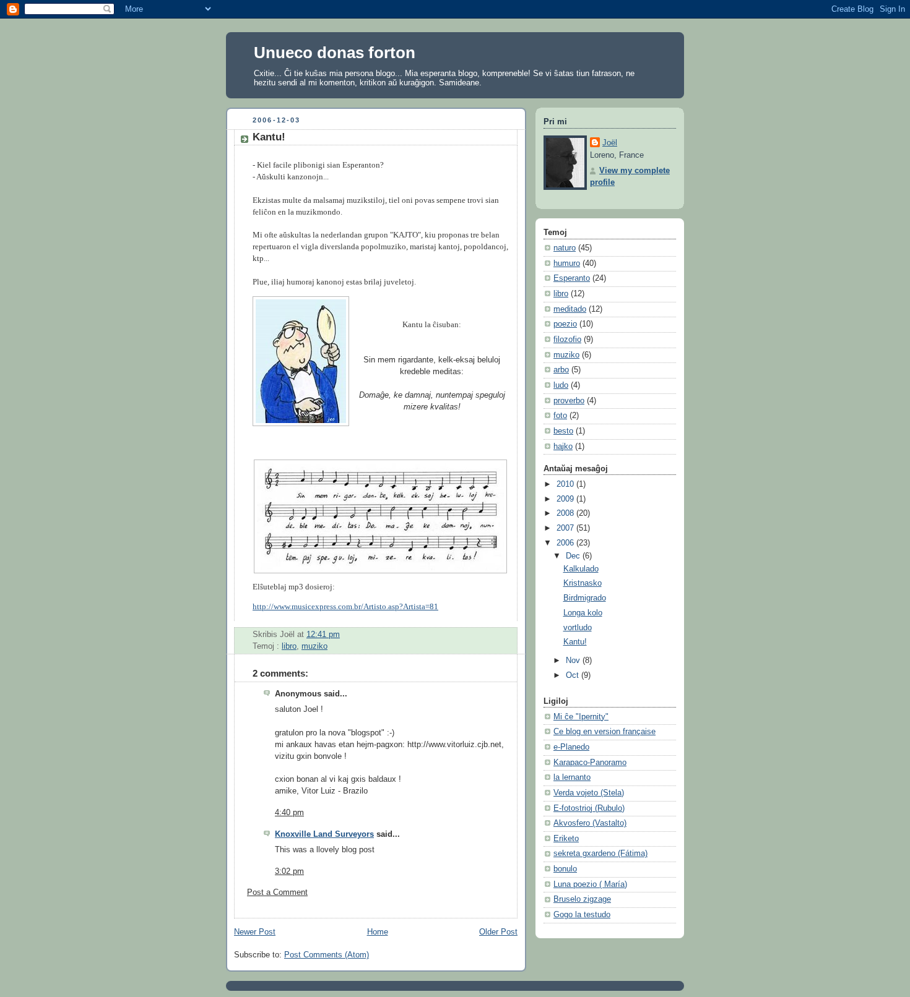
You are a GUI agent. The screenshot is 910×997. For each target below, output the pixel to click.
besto (563, 431)
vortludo (577, 627)
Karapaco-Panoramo (589, 762)
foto (560, 415)
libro (289, 646)
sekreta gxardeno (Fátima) (600, 853)
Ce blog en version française (604, 731)
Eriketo (566, 838)
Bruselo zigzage (582, 899)
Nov (574, 660)
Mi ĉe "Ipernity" (581, 716)
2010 (566, 484)
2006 (566, 543)
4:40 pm (289, 812)
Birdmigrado (584, 598)
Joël (609, 143)
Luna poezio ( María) (590, 884)
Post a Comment (277, 892)
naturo (564, 248)
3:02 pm (289, 871)
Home (377, 932)
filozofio (567, 339)
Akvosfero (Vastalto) (589, 823)
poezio (565, 324)
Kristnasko (582, 583)
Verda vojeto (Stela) (588, 793)
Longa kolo (582, 613)
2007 (566, 528)
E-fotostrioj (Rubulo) (589, 808)
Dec (574, 556)
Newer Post (254, 932)
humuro (566, 263)
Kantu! (269, 137)
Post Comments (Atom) (326, 955)
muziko (314, 646)
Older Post (498, 932)
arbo (561, 370)
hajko (563, 446)
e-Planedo (571, 747)
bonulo (565, 869)
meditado (569, 309)
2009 (566, 499)
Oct (573, 675)
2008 (566, 513)
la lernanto (572, 777)
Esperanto (571, 278)
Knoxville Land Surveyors (324, 834)
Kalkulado (581, 569)
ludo (560, 385)
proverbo (568, 400)
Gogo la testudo (581, 914)
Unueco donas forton (334, 52)
